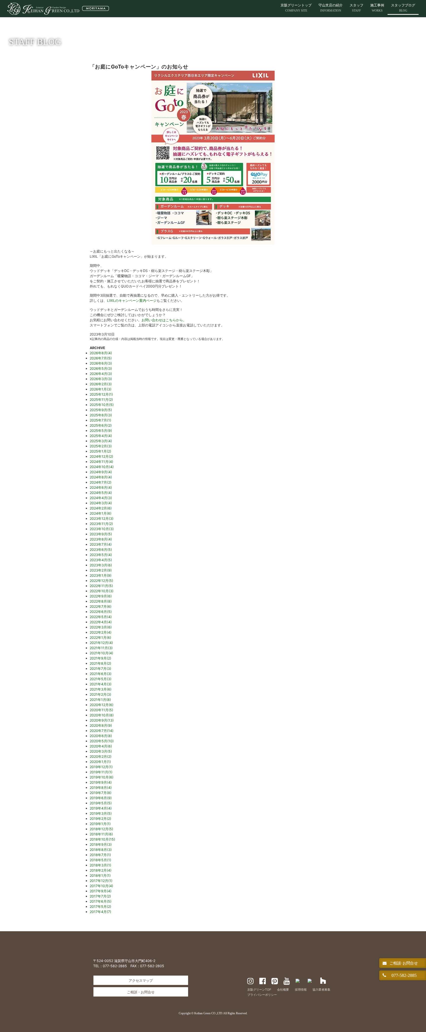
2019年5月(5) (101, 803)
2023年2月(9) (101, 570)
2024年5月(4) (101, 493)
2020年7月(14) (101, 730)
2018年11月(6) (101, 834)
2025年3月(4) (101, 441)
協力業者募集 (321, 989)
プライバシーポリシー (262, 995)
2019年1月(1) (100, 824)
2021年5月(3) (100, 679)
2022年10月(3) (101, 591)
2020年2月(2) (100, 756)
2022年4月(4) (101, 622)
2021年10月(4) (101, 653)
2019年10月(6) (101, 777)
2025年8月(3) (101, 415)
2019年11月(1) (101, 772)
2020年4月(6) (101, 746)
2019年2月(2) (100, 818)
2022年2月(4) (100, 632)
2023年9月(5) (101, 534)
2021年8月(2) (100, 663)
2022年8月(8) (101, 601)
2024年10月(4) (102, 467)
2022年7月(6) (100, 606)
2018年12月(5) (101, 829)
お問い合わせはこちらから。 (164, 320)
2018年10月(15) (102, 839)
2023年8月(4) (101, 539)
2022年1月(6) (100, 637)
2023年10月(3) (102, 529)
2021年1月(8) (100, 699)
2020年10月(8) (102, 715)
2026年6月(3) (101, 363)
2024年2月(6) (101, 508)
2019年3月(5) (101, 813)
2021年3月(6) (100, 689)
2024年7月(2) (100, 482)
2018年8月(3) (101, 849)
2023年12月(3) (101, 518)
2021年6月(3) (100, 674)
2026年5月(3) (101, 368)
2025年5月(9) (101, 430)
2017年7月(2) (100, 896)
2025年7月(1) (100, 420)
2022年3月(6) (101, 627)
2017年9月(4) (100, 891)
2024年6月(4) (101, 487)
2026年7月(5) (101, 358)
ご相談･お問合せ (403, 963)
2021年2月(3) (100, 694)
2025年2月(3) (101, 446)
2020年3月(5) (101, 751)
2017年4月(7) (100, 912)
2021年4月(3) (100, 684)
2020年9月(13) (102, 720)
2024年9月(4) (101, 472)
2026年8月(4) (101, 353)
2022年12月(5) (101, 580)
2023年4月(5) (101, 560)
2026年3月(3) (101, 379)
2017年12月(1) (101, 881)
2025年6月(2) (101, 425)
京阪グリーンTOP (259, 989)
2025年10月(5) (102, 405)
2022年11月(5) (101, 586)
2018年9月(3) (101, 844)
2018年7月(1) (100, 855)
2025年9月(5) (101, 410)
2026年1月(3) (100, 389)
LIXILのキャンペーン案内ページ (132, 300)
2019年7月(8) (100, 793)
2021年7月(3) (100, 668)
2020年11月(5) (101, 710)
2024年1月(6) (100, 513)
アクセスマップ (141, 980)
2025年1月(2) (100, 451)
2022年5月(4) (101, 617)
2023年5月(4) (101, 555)
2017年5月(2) (100, 906)
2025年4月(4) (101, 436)
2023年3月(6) (101, 565)
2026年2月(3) (101, 384)
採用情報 (301, 989)
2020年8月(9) (101, 725)
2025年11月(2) (101, 399)
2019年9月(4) (101, 782)
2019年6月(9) (101, 798)
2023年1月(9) (100, 575)
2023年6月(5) (101, 549)
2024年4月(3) (101, 498)
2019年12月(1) (101, 767)
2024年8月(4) (101, 477)
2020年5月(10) (102, 741)
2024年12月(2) (101, 456)
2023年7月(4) (101, 544)
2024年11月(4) (101, 461)
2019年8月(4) (101, 787)
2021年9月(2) (100, 658)
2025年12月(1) (101, 394)
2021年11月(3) (101, 648)
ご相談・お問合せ (141, 992)
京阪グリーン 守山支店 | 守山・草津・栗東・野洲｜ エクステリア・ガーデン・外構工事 (58, 8)
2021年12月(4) (101, 643)
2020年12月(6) (101, 705)
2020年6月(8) (101, 736)
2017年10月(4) (101, 886)
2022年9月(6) (101, 596)
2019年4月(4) (101, 808)
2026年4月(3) (101, 374)
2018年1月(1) (100, 875)
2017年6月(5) (100, 901)
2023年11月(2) (101, 524)
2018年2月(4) (100, 870)
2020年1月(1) (100, 762)
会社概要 (283, 989)
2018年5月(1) (100, 860)
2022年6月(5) (101, 611)
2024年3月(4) (101, 503)
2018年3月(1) (100, 865)
